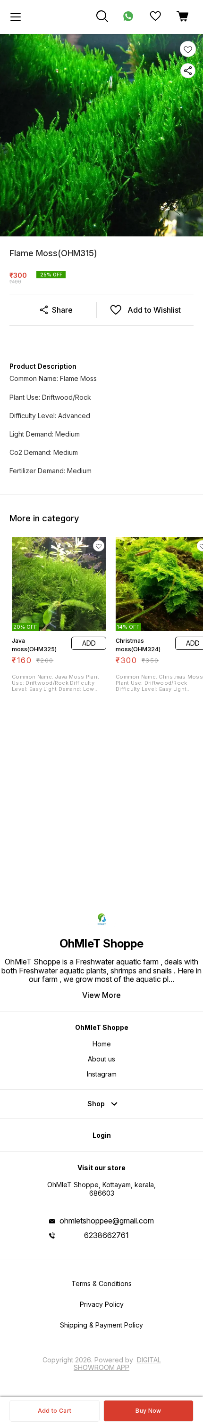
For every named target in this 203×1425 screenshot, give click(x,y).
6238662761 (106, 1235)
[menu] (15, 17)
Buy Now (148, 1410)
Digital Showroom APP (117, 1363)
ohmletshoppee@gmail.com (106, 1220)
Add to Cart (54, 1410)
